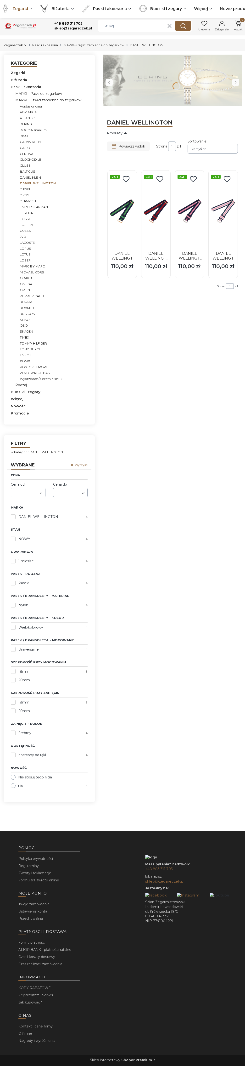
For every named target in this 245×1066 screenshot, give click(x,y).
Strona (161, 146)
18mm (23, 671)
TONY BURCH (30, 349)
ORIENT (26, 290)
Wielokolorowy (30, 627)
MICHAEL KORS (32, 272)
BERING (26, 124)
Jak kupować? (30, 1002)
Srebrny (24, 733)
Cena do (60, 484)
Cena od (18, 484)
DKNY (24, 195)
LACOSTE (27, 242)
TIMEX (24, 337)
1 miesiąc (25, 561)
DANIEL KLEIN (30, 177)
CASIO (25, 148)
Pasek (23, 583)
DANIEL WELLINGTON (38, 517)
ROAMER (27, 308)
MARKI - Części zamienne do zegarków (94, 45)
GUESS (25, 230)
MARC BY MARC (32, 266)
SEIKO (25, 320)
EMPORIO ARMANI (34, 207)
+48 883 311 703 (159, 869)
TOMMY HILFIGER (33, 343)
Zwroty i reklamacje (34, 873)
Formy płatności (31, 942)
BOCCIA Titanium (33, 130)
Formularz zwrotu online (38, 880)
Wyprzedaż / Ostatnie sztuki (41, 379)
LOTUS (25, 254)
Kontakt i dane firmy (35, 1026)
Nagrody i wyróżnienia (36, 1040)
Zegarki (18, 72)
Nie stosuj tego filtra (35, 777)
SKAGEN (26, 331)
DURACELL (28, 201)
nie (20, 785)
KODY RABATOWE (34, 988)
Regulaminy (28, 866)
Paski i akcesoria (45, 45)
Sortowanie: (197, 141)
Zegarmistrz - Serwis (35, 995)
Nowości (19, 406)
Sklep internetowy (121, 1060)
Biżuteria (19, 80)
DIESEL (25, 189)
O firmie (25, 1033)
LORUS (25, 248)
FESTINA (26, 213)
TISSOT (25, 355)
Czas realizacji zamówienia (40, 964)
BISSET (25, 136)
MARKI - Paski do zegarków (38, 93)
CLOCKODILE (30, 159)
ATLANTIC (27, 118)
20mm (24, 680)
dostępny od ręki (32, 755)
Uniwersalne (28, 649)
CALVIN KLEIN (30, 142)
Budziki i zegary (25, 392)
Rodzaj (21, 385)
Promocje (20, 413)
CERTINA (26, 154)
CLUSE (25, 165)
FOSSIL (25, 219)
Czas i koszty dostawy (36, 957)
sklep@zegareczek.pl (164, 881)
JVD (23, 236)
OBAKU (26, 278)
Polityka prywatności (35, 858)
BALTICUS (27, 171)
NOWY (24, 539)
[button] (183, 26)
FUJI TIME (27, 225)
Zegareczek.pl (15, 45)
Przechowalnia (30, 918)
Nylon (23, 605)
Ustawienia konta (32, 911)
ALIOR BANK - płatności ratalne (44, 949)
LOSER (25, 260)
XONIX (25, 361)
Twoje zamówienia (33, 904)
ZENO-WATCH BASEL (36, 373)
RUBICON (27, 314)
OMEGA (26, 284)
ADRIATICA (28, 112)
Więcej (17, 399)
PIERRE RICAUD (32, 296)
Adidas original (31, 106)
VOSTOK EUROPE (34, 367)
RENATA (26, 302)
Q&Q (24, 325)
